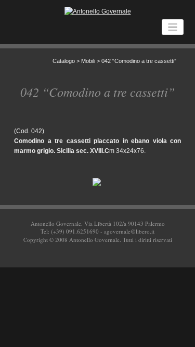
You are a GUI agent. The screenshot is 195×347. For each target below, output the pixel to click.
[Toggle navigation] (173, 27)
